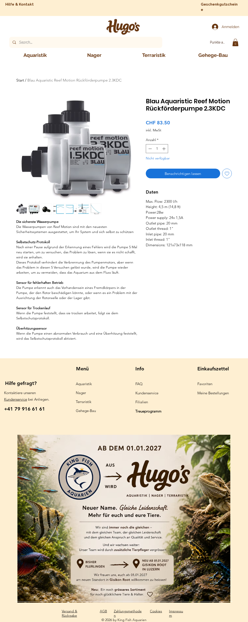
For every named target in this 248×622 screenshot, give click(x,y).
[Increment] (164, 148)
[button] (235, 42)
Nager (81, 392)
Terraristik (83, 401)
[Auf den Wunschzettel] (227, 174)
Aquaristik (84, 384)
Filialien (141, 402)
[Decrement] (150, 148)
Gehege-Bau (86, 410)
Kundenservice (15, 399)
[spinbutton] (157, 148)
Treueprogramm (148, 411)
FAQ (139, 384)
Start (20, 80)
